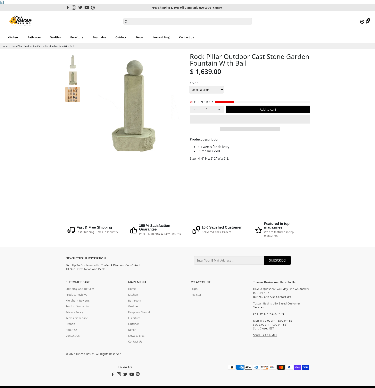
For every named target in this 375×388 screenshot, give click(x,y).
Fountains (99, 37)
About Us (72, 330)
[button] (250, 119)
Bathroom (34, 37)
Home (5, 46)
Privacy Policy (74, 312)
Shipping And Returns (80, 289)
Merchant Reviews (78, 300)
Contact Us (186, 37)
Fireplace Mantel (139, 312)
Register (196, 294)
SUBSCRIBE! (277, 260)
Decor (140, 37)
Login (194, 289)
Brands (70, 324)
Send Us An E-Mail (265, 335)
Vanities (55, 37)
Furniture (76, 37)
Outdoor (120, 37)
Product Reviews (76, 294)
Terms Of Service (77, 318)
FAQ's (266, 293)
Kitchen (12, 37)
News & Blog (161, 37)
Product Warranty (77, 306)
